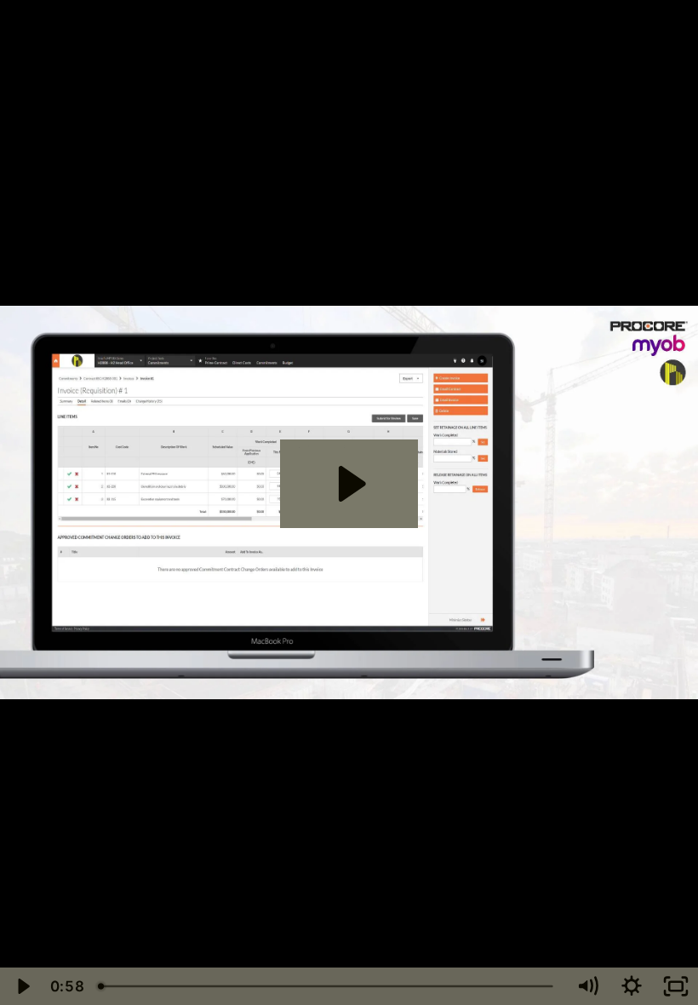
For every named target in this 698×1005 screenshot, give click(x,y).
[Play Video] (22, 986)
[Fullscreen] (676, 986)
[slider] (327, 986)
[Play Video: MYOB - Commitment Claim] (349, 483)
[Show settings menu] (631, 986)
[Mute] (587, 986)
